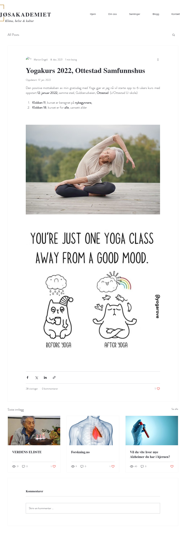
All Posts (13, 34)
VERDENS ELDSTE (27, 452)
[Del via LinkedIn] (45, 377)
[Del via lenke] (54, 377)
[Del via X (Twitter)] (36, 377)
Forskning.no (80, 452)
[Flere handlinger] (158, 59)
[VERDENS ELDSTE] (34, 430)
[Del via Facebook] (27, 377)
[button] (173, 34)
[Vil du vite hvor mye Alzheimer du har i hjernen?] (152, 430)
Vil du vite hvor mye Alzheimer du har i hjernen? (150, 454)
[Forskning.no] (93, 430)
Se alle (174, 409)
